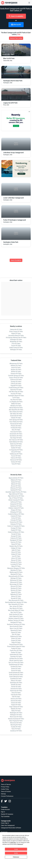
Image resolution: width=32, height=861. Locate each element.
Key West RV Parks (16, 399)
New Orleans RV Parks (16, 411)
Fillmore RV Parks (16, 383)
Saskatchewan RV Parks (16, 664)
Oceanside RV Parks (16, 415)
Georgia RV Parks (16, 536)
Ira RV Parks (16, 397)
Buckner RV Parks (16, 369)
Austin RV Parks (16, 367)
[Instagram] (10, 801)
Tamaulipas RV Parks (16, 682)
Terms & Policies (6, 791)
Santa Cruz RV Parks (16, 444)
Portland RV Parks (16, 428)
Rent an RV (17, 24)
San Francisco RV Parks (16, 440)
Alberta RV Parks (16, 484)
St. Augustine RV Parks (16, 450)
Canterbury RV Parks (16, 506)
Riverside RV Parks (16, 432)
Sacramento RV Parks (16, 434)
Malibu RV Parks (16, 403)
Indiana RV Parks (16, 554)
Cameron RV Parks (16, 373)
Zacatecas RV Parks (16, 731)
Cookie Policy (5, 789)
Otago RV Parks (16, 642)
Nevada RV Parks (16, 598)
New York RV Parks (16, 612)
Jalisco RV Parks (16, 558)
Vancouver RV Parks (16, 460)
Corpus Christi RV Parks (16, 377)
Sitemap (3, 794)
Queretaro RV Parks (16, 656)
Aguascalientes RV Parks (16, 478)
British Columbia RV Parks (16, 500)
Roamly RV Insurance (7, 814)
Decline (16, 853)
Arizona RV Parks (16, 486)
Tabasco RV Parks (16, 680)
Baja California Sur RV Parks (16, 496)
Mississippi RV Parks (16, 584)
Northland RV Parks (16, 622)
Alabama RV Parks (16, 480)
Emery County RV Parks (16, 331)
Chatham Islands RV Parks (16, 508)
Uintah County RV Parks (16, 347)
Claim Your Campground (8, 825)
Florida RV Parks (16, 534)
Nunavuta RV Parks (16, 630)
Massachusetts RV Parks (16, 576)
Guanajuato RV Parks (16, 540)
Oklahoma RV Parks (16, 636)
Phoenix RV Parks (16, 426)
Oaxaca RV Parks (16, 632)
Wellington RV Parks (16, 349)
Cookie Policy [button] (13, 842)
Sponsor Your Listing (16, 38)
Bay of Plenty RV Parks (16, 498)
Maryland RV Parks (16, 574)
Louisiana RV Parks (16, 564)
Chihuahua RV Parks (16, 512)
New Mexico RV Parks (16, 608)
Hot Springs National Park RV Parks (16, 337)
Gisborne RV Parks (16, 538)
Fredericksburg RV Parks (16, 387)
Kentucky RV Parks (16, 562)
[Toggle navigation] (29, 3)
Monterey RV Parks (16, 405)
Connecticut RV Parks (16, 522)
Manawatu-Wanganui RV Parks (16, 568)
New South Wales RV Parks (16, 610)
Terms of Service (6, 784)
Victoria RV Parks (16, 702)
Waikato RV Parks (16, 708)
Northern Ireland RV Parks (16, 618)
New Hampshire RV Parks (16, 604)
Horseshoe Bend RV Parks (16, 335)
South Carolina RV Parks (16, 674)
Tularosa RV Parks (16, 458)
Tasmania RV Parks (16, 688)
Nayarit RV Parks (16, 592)
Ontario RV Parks (16, 638)
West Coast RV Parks (16, 717)
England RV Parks (16, 530)
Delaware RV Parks (16, 524)
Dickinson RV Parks (16, 379)
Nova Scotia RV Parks (16, 626)
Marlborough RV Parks (16, 572)
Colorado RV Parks (16, 520)
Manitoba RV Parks (16, 570)
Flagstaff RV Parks (16, 385)
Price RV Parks (16, 343)
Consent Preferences (7, 796)
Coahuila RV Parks (16, 516)
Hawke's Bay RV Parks (16, 546)
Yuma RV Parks (16, 464)
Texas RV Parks (16, 692)
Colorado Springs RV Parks (16, 375)
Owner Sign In (5, 823)
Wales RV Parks (16, 710)
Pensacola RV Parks (16, 424)
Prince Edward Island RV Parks (16, 646)
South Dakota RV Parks (16, 676)
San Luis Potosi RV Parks (16, 662)
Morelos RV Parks (16, 590)
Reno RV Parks (16, 430)
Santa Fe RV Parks (16, 446)
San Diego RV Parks (16, 438)
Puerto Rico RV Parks (16, 650)
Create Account (5, 809)
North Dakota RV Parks (16, 616)
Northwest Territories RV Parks (16, 624)
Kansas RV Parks (16, 560)
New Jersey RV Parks (16, 606)
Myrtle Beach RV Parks (16, 407)
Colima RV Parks (16, 518)
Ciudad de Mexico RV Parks (16, 514)
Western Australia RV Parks (16, 719)
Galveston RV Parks (16, 389)
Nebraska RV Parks (16, 594)
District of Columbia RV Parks (16, 526)
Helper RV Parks (16, 333)
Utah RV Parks (16, 696)
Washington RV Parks (16, 713)
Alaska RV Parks (16, 482)
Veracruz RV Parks (16, 698)
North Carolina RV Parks (16, 614)
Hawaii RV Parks (16, 544)
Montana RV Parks (16, 588)
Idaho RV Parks (16, 550)
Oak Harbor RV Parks (16, 413)
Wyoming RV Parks (16, 725)
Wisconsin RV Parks (16, 723)
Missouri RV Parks (16, 586)
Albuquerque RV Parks (16, 363)
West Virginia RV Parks (16, 721)
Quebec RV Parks (16, 652)
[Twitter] (6, 801)
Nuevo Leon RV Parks (16, 628)
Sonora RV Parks (16, 670)
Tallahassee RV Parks (16, 454)
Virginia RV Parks (16, 704)
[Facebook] (2, 801)
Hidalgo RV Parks (16, 548)
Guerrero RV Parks (16, 542)
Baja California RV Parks (16, 494)
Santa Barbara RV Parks (16, 442)
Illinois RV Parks (16, 552)
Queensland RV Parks (16, 654)
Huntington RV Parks (16, 339)
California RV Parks (16, 502)
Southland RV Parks (16, 678)
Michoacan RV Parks (16, 580)
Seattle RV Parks (16, 448)
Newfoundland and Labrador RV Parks (16, 602)
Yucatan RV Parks (16, 727)
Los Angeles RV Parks (16, 401)
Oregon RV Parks (16, 640)
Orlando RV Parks (16, 418)
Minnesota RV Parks (16, 582)
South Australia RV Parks (16, 672)
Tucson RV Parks (16, 345)
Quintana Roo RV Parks (16, 658)
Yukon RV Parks (16, 729)
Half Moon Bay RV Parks (16, 391)
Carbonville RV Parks (16, 329)
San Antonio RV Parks (16, 436)
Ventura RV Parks (16, 462)
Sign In (3, 812)
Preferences (16, 857)
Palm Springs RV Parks (16, 420)
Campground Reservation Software (11, 828)
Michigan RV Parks (16, 578)
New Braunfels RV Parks (16, 409)
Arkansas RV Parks (16, 488)
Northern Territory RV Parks (16, 620)
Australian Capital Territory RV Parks (16, 492)
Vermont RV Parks (16, 700)
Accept (16, 849)
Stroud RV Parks (16, 452)
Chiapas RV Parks (16, 510)
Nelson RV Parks (16, 596)
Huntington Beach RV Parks (16, 395)
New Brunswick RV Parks (16, 600)
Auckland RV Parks (16, 490)
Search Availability (17, 16)
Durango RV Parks (16, 381)
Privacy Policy (5, 787)
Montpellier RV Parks (16, 341)
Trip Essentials (5, 816)
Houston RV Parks (16, 393)
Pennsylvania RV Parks (16, 644)
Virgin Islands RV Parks (16, 706)
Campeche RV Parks (16, 504)
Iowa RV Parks (16, 556)
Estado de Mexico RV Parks (16, 532)
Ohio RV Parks (16, 634)
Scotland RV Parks (16, 666)
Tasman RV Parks (16, 686)
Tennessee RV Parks (16, 690)
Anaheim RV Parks (16, 365)
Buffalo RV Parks (16, 371)
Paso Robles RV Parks (16, 422)
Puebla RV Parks (16, 648)
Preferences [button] (20, 844)
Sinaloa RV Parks (16, 668)
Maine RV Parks (16, 566)
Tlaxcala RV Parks (16, 694)
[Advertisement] (16, 755)
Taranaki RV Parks (16, 684)
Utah (18, 34)
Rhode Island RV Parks (16, 660)
